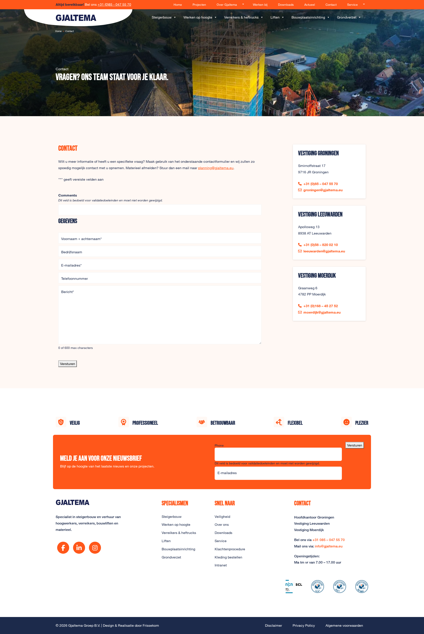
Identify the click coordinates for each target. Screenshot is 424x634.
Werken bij (260, 4)
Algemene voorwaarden (344, 625)
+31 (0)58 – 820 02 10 (320, 244)
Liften (275, 17)
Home (178, 4)
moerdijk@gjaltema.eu (322, 312)
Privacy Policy (304, 625)
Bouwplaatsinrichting (308, 17)
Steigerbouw (162, 17)
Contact (331, 4)
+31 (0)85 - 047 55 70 (114, 4)
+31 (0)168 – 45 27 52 (320, 306)
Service (352, 4)
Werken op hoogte (198, 17)
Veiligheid (222, 516)
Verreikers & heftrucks (241, 17)
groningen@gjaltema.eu (323, 190)
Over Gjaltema (227, 4)
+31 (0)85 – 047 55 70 (320, 184)
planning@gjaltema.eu (215, 168)
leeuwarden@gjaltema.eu (324, 251)
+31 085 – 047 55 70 (328, 540)
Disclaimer (273, 625)
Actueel (309, 4)
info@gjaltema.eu (329, 546)
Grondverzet (346, 17)
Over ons (222, 524)
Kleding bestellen (228, 557)
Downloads (286, 4)
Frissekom (151, 625)
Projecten (199, 4)
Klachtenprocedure (230, 549)
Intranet (221, 565)
